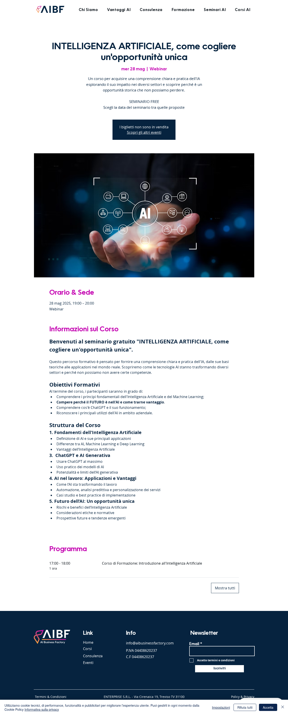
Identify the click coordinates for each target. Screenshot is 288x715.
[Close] (282, 707)
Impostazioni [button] (221, 707)
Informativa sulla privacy (42, 709)
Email (194, 644)
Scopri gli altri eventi (144, 132)
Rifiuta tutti (244, 707)
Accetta (268, 707)
